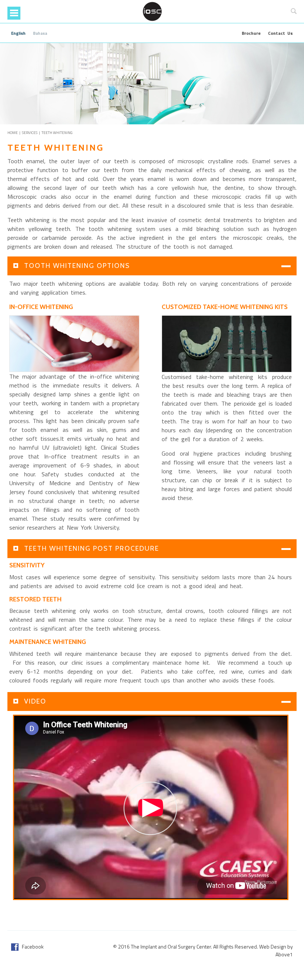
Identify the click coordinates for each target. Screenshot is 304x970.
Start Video (150, 808)
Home (12, 132)
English (18, 33)
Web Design (272, 946)
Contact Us (280, 33)
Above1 (284, 954)
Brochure (251, 33)
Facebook (31, 946)
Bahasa (40, 33)
